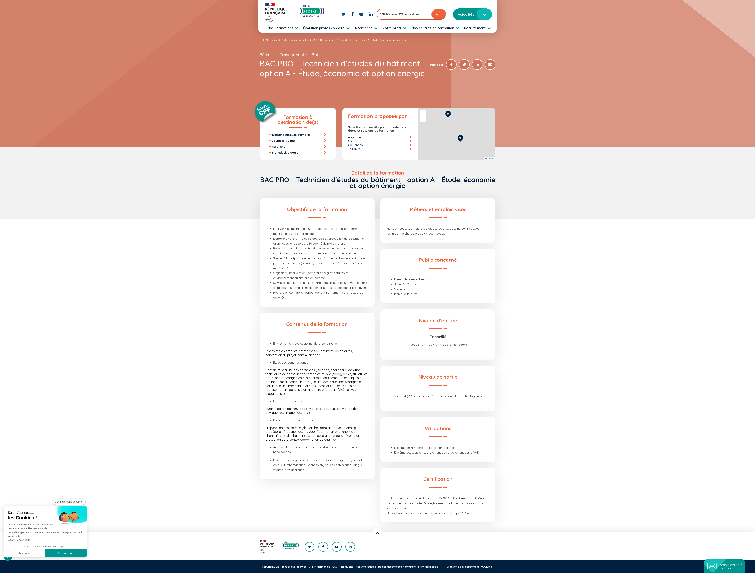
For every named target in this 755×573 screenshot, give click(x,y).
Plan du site (346, 566)
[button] (460, 138)
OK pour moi (65, 553)
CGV (334, 566)
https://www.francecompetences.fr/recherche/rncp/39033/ (427, 513)
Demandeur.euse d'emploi (291, 134)
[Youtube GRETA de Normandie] (361, 14)
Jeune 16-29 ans (283, 140)
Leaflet (490, 158)
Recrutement (475, 28)
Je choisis (24, 553)
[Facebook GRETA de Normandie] (352, 14)
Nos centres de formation (433, 28)
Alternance (364, 28)
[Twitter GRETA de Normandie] (344, 14)
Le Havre (354, 149)
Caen (351, 141)
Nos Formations (280, 28)
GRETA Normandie (319, 566)
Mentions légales (366, 566)
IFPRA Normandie (428, 566)
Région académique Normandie (397, 566)
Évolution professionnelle (324, 28)
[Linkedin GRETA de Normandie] (371, 14)
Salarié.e (278, 146)
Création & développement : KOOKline (469, 566)
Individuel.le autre (285, 152)
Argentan (354, 137)
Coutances (355, 145)
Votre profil (391, 28)
